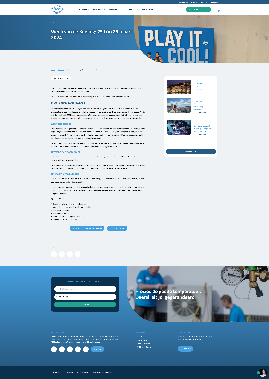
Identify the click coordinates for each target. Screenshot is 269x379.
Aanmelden (186, 348)
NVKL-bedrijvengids (144, 343)
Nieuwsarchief (191, 151)
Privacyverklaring (83, 372)
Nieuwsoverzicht (58, 22)
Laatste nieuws (142, 340)
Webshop (194, 2)
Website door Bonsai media (102, 372)
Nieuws (61, 69)
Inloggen (214, 2)
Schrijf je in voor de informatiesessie (87, 228)
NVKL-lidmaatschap (144, 346)
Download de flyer (117, 228)
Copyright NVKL (56, 372)
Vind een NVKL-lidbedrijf (198, 9)
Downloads (183, 2)
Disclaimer (69, 372)
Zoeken (85, 304)
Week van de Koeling (65, 138)
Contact (204, 2)
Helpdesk (98, 349)
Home (53, 69)
